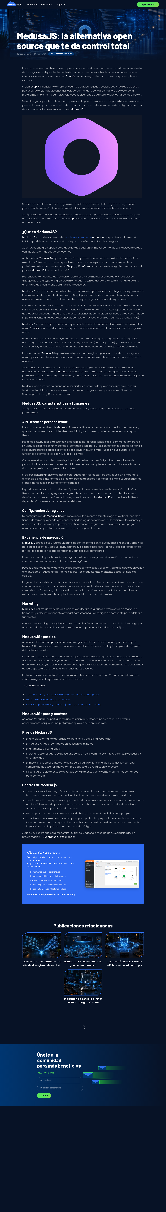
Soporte (61, 4)
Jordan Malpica (24, 54)
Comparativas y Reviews (60, 54)
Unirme (44, 1095)
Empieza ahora (147, 4)
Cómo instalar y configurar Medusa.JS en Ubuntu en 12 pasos (63, 694)
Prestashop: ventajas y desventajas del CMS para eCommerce (63, 704)
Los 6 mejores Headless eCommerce (48, 699)
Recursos (45, 4)
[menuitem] (32, 4)
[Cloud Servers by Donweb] (112, 874)
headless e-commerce (86, 237)
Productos (32, 4)
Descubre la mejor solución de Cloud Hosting (51, 894)
